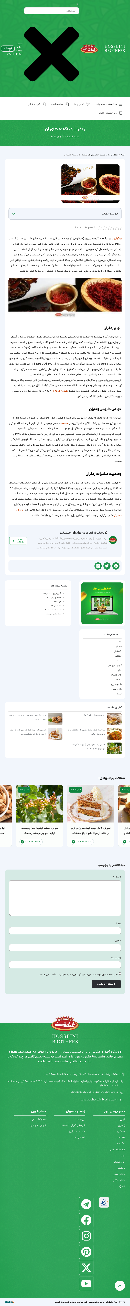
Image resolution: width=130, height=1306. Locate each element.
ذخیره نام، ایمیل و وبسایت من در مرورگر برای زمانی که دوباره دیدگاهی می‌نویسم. (78, 974)
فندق (119, 693)
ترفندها (57, 601)
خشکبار (118, 651)
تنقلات (118, 656)
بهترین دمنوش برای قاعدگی (94, 715)
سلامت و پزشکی (53, 613)
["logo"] (102, 48)
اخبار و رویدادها (53, 597)
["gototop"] (120, 1286)
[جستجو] (77, 4)
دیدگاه (117, 877)
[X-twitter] (86, 1268)
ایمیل (117, 940)
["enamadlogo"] (104, 1202)
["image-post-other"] (102, 603)
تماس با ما (20, 45)
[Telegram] (86, 1204)
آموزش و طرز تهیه (52, 593)
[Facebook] (86, 1220)
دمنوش (118, 679)
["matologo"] (13, 1302)
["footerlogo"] (65, 1023)
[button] (13, 213)
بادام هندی (116, 689)
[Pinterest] (86, 1252)
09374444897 (15, 54)
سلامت (64, 423)
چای (120, 670)
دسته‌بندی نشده (53, 609)
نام (118, 923)
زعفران (118, 646)
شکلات (118, 660)
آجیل (119, 641)
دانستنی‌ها (56, 605)
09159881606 (13, 50)
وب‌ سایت (116, 957)
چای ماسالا (116, 675)
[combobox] (51, 10)
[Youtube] (86, 1284)
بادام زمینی (116, 684)
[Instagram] (86, 1236)
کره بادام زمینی (114, 665)
